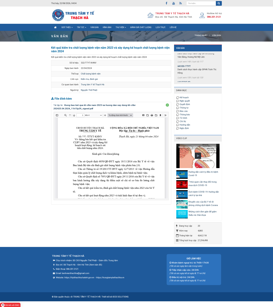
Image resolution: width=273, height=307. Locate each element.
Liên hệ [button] (173, 27)
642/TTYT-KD (184, 77)
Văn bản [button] (94, 27)
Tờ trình (183, 118)
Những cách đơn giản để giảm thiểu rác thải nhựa (203, 213)
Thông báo (185, 114)
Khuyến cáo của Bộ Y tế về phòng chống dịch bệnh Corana (203, 204)
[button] (167, 105)
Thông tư (184, 107)
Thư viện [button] (120, 27)
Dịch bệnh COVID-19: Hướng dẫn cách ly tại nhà (204, 194)
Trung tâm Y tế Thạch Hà (92, 84)
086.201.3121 (214, 17)
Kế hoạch (184, 97)
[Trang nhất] (55, 27)
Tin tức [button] (81, 27)
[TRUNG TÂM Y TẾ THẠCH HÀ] (73, 15)
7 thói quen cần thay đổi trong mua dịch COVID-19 (203, 184)
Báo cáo (184, 111)
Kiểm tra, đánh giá (89, 79)
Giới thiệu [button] (66, 27)
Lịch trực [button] (161, 27)
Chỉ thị (183, 121)
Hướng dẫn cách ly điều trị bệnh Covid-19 (203, 174)
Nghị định (184, 128)
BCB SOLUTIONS (121, 296)
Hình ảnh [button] (107, 27)
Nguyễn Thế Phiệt (89, 90)
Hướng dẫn (185, 125)
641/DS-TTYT (184, 61)
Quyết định (185, 104)
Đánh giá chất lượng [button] (140, 27)
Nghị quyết (185, 101)
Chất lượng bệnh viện (91, 73)
